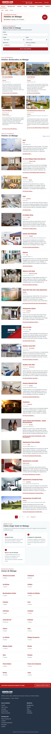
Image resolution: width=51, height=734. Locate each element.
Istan (30, 329)
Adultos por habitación (30, 42)
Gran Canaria (4, 707)
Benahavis (29, 404)
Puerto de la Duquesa (34, 663)
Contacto (3, 720)
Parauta (29, 655)
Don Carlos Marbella (7, 76)
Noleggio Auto (11, 6)
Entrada (4, 37)
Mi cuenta (46, 2)
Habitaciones (5, 42)
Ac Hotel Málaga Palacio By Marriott (34, 159)
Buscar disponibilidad (25, 48)
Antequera (30, 575)
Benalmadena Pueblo (9, 593)
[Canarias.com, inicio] (7, 2)
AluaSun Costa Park (29, 346)
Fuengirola (28, 198)
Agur (24, 196)
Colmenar (6, 611)
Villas (25, 6)
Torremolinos (31, 348)
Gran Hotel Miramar (7, 110)
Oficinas (19, 6)
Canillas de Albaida (33, 593)
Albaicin (25, 252)
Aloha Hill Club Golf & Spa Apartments (35, 290)
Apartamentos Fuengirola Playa (33, 479)
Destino (4, 32)
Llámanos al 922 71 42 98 (42, 685)
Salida (27, 37)
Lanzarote (3, 709)
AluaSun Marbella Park (30, 383)
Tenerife (3, 705)
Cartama (5, 602)
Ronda (30, 179)
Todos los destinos (5, 713)
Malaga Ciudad (5, 114)
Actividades (40, 6)
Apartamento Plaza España (31, 442)
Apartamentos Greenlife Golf (32, 498)
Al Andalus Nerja (28, 215)
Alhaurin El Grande (33, 273)
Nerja (24, 142)
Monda (29, 646)
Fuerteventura (4, 711)
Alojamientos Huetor (29, 308)
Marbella (4, 80)
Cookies (3, 726)
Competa (30, 611)
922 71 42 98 (29, 3)
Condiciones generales (6, 722)
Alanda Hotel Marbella (30, 233)
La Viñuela (28, 310)
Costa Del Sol (7, 619)
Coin (27, 254)
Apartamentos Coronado (30, 461)
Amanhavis (26, 402)
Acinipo (25, 177)
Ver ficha (9, 93)
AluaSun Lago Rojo (29, 364)
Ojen (4, 655)
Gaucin (5, 628)
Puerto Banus (7, 663)
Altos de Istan (27, 327)
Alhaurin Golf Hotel (29, 271)
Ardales (29, 584)
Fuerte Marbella (31, 76)
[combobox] (25, 34)
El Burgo (30, 619)
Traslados (32, 6)
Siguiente (33, 517)
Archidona (6, 584)
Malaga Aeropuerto (33, 637)
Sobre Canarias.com (6, 718)
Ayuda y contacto (38, 2)
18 (27, 517)
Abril (24, 140)
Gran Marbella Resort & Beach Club (36, 110)
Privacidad (3, 724)
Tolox (29, 672)
